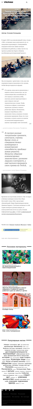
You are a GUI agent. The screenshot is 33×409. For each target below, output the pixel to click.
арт (19, 344)
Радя (28, 369)
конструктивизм (16, 357)
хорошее (13, 381)
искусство (25, 355)
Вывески (6, 348)
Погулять (9, 367)
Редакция (21, 394)
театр (3, 238)
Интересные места (7, 308)
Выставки (12, 348)
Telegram (11, 224)
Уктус (16, 377)
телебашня (12, 377)
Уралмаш (17, 379)
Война (24, 346)
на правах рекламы (18, 361)
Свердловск (22, 371)
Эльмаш (22, 383)
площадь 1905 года (24, 365)
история (5, 357)
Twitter (29, 224)
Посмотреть (7, 369)
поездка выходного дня (19, 367)
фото (28, 379)
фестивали (23, 379)
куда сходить (25, 357)
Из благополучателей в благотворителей (11, 267)
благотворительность (13, 238)
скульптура (11, 373)
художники (23, 381)
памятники (21, 363)
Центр (12, 383)
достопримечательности (16, 352)
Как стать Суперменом (11, 331)
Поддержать (6, 397)
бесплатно (18, 346)
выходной (19, 348)
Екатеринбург (9, 354)
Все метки (15, 397)
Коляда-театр (7, 309)
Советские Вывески (8, 375)
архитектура (8, 346)
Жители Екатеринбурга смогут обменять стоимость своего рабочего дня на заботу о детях (14, 289)
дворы (26, 350)
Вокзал (27, 346)
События (4, 286)
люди (6, 238)
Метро (3, 361)
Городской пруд (20, 350)
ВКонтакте (23, 224)
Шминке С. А (18, 383)
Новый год (28, 361)
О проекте (5, 394)
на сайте (12, 212)
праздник (14, 369)
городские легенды (10, 350)
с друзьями (17, 371)
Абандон (6, 344)
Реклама (14, 394)
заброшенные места (22, 354)
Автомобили (13, 344)
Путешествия (21, 369)
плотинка (15, 365)
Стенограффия (20, 375)
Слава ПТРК (18, 373)
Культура (15, 359)
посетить (25, 367)
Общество (7, 363)
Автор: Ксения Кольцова (11, 33)
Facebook (17, 224)
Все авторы (25, 397)
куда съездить (6, 359)
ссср (16, 375)
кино (11, 357)
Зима (5, 355)
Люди (3, 265)
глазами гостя (26, 348)
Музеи (8, 361)
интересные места (14, 355)
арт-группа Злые (25, 344)
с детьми (10, 371)
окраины (14, 363)
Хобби (6, 381)
